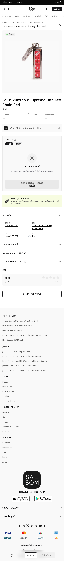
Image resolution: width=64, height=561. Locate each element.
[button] (3, 8)
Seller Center (7, 2)
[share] (60, 25)
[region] (32, 62)
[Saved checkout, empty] (47, 9)
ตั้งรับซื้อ (32, 186)
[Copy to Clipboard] (29, 236)
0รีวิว (57, 282)
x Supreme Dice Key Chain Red (42, 227)
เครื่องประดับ (18, 23)
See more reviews (32, 294)
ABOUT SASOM (10, 508)
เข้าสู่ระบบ (56, 9)
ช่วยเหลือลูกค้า (9, 516)
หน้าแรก (5, 23)
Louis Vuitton (34, 23)
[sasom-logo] (32, 8)
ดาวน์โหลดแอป (20, 2)
